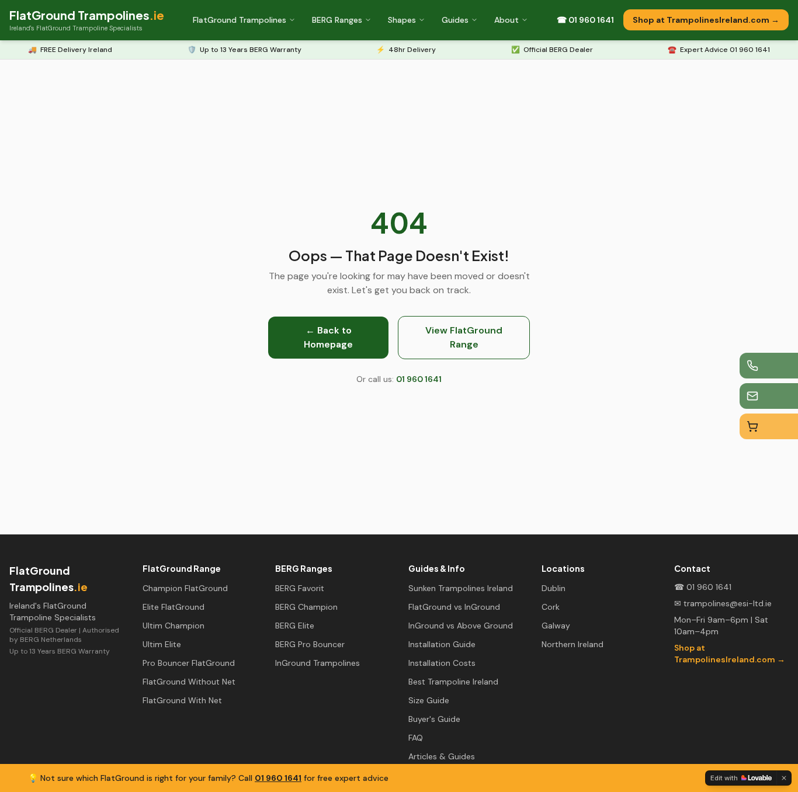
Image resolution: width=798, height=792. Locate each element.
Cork (551, 607)
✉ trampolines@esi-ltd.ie (723, 603)
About (506, 20)
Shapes (402, 20)
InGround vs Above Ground (460, 625)
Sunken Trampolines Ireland (460, 588)
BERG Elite (294, 625)
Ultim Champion (173, 625)
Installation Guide (442, 644)
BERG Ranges (337, 20)
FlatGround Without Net (189, 681)
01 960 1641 (278, 778)
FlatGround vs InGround (454, 607)
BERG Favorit (299, 588)
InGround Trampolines (317, 663)
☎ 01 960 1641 (585, 20)
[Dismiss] (784, 778)
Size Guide (428, 700)
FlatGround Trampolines (239, 20)
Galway (556, 625)
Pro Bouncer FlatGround (189, 663)
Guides (455, 20)
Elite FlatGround (173, 607)
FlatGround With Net (182, 700)
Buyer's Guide (434, 719)
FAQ (415, 737)
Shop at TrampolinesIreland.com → (706, 20)
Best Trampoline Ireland (453, 681)
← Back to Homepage (328, 337)
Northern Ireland (572, 644)
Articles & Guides (441, 756)
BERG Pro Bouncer (310, 644)
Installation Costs (442, 663)
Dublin (553, 588)
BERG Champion (306, 607)
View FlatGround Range (463, 337)
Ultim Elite (162, 644)
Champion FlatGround (185, 588)
